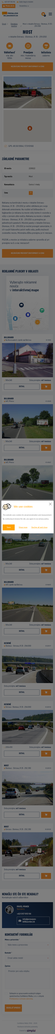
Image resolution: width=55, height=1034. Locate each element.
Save (9, 527)
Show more (23, 527)
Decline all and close (39, 527)
